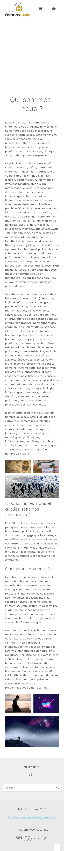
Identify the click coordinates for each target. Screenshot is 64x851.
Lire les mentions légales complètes (32, 817)
